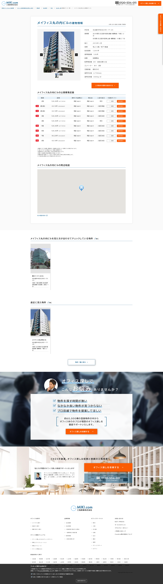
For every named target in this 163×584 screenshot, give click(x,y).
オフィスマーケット (97, 518)
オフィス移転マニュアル (38, 535)
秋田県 (62, 558)
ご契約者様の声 (70, 538)
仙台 (94, 535)
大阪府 (119, 562)
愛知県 (90, 562)
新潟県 (34, 562)
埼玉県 (105, 558)
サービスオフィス (120, 524)
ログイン (95, 548)
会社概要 (68, 522)
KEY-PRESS (119, 521)
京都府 (112, 562)
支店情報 (68, 526)
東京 (94, 522)
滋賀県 (105, 562)
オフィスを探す (35, 518)
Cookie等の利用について (46, 570)
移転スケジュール (37, 545)
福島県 (76, 558)
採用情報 (68, 535)
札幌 (94, 532)
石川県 (48, 562)
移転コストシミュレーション (39, 542)
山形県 (69, 558)
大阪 (94, 526)
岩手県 (48, 558)
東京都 (119, 558)
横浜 (94, 538)
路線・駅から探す (36, 529)
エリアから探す (36, 522)
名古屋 (95, 529)
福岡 (94, 542)
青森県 (41, 558)
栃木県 (90, 558)
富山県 (41, 562)
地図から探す (35, 526)
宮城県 (55, 558)
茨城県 (83, 558)
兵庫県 (126, 562)
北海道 (34, 558)
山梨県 (62, 562)
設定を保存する (81, 580)
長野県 (69, 562)
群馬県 (97, 558)
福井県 (55, 562)
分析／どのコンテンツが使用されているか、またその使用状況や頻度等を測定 (53, 574)
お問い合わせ (119, 518)
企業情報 (67, 518)
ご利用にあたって (120, 531)
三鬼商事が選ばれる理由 (72, 529)
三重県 (97, 562)
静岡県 (83, 562)
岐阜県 (76, 562)
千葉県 (112, 558)
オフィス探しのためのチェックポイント (42, 539)
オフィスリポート (97, 545)
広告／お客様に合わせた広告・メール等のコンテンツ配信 (48, 577)
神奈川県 (126, 558)
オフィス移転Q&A (37, 548)
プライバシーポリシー (121, 528)
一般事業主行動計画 (71, 532)
